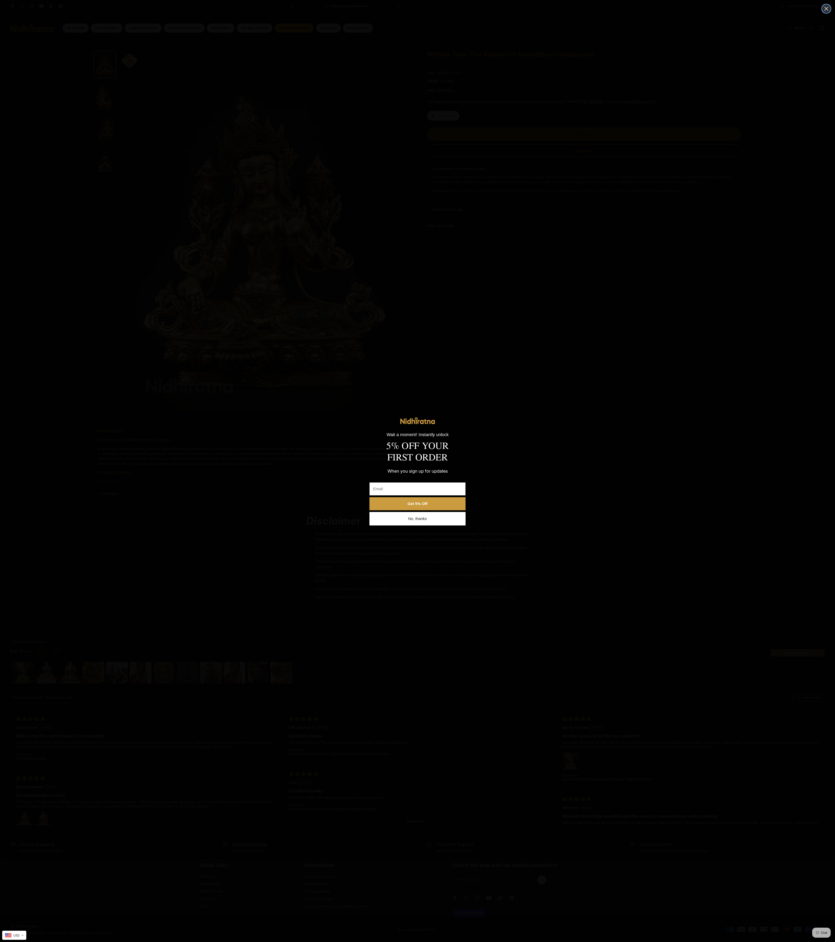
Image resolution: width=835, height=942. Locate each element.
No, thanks (417, 519)
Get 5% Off (417, 504)
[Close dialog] (826, 8)
